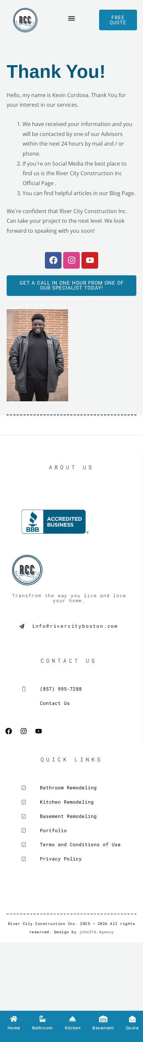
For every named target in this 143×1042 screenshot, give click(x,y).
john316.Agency (96, 931)
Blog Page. (122, 193)
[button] (71, 18)
